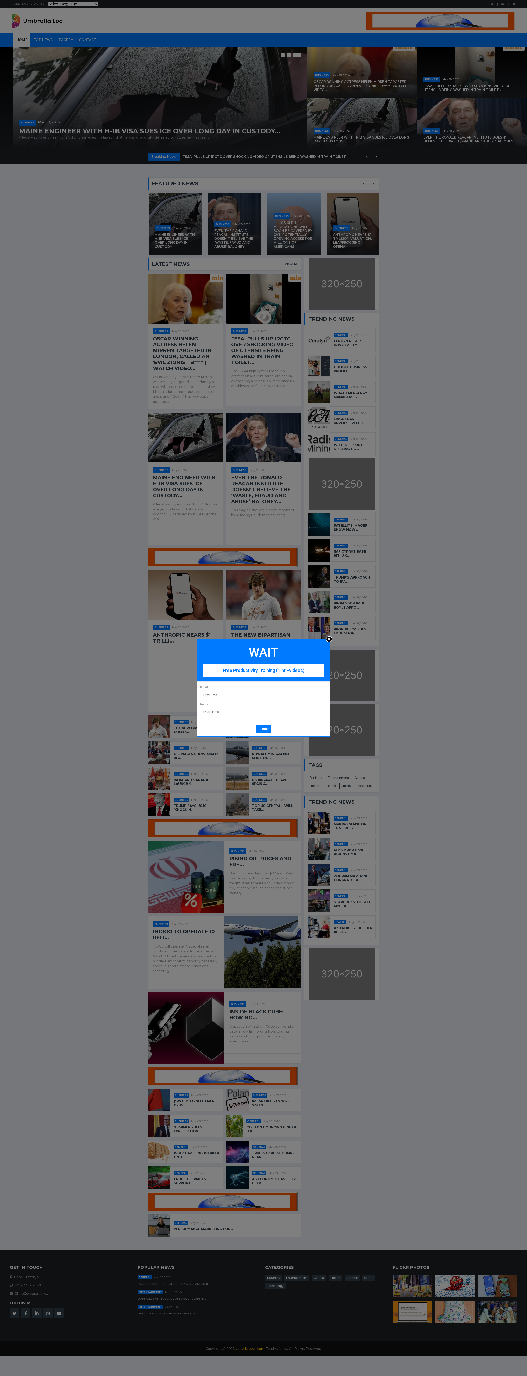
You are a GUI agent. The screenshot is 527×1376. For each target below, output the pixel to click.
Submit (264, 729)
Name (204, 704)
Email (204, 687)
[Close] (329, 639)
